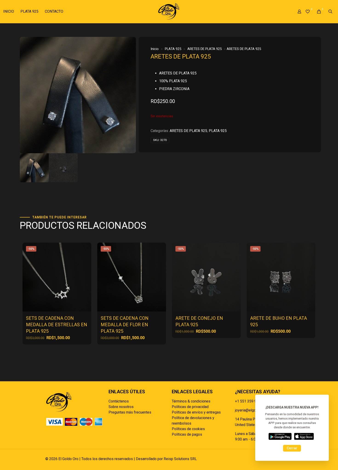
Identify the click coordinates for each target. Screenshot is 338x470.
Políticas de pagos (187, 434)
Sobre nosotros (121, 407)
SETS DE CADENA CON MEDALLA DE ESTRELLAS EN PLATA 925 (56, 324)
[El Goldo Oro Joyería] (169, 11)
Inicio (155, 49)
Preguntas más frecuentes (130, 412)
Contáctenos (119, 401)
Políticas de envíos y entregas (196, 412)
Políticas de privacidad (190, 407)
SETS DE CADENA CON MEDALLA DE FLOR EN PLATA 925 (125, 324)
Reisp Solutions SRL (180, 459)
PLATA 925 (173, 49)
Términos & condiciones (191, 401)
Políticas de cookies (188, 429)
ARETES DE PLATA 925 (204, 49)
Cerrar (292, 448)
